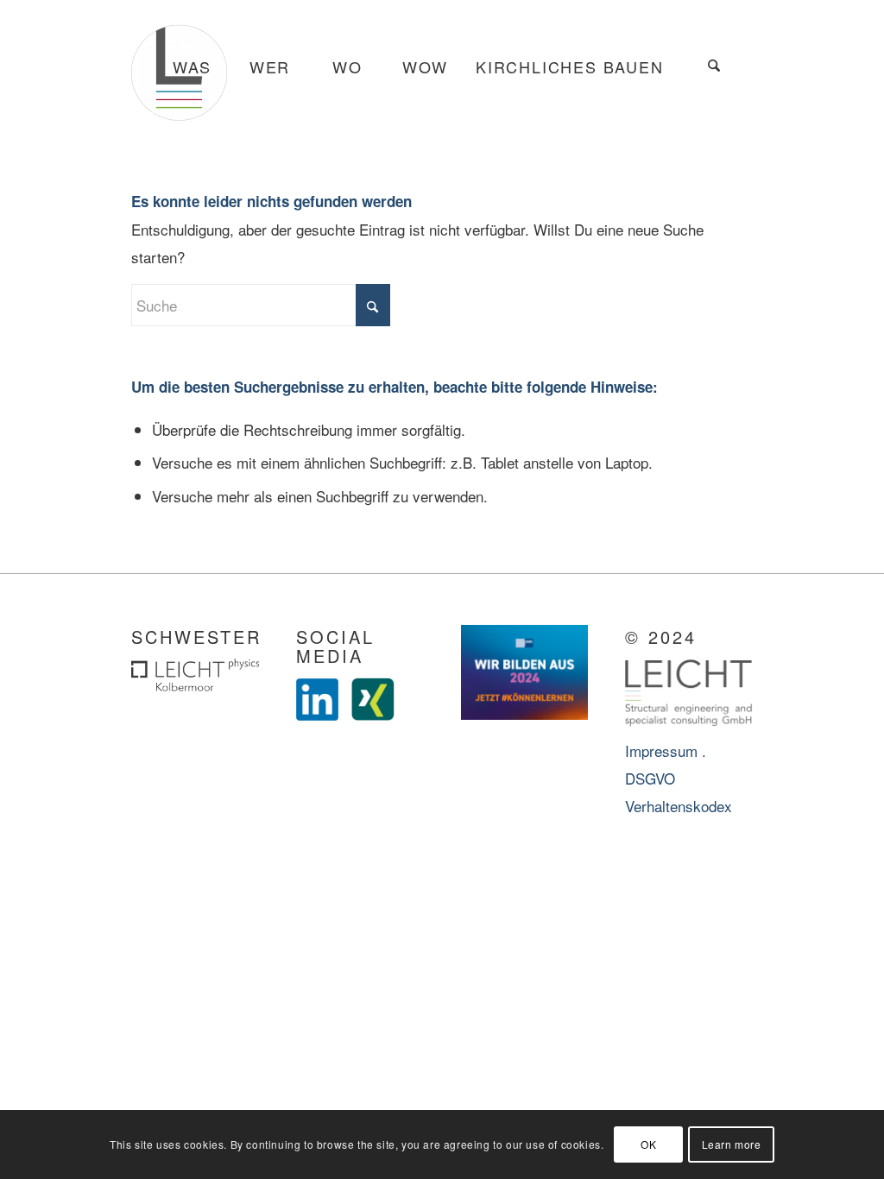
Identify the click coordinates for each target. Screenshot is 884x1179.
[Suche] (714, 67)
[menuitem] (191, 67)
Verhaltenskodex (678, 805)
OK (648, 1144)
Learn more (731, 1144)
